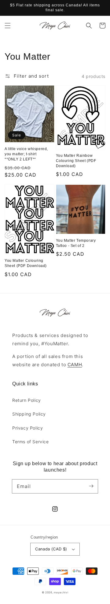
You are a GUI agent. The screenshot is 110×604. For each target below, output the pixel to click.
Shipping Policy (29, 413)
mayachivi (61, 592)
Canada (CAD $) (51, 548)
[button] (7, 25)
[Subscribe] (91, 486)
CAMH (75, 364)
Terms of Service (30, 441)
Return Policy (26, 400)
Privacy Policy (27, 427)
